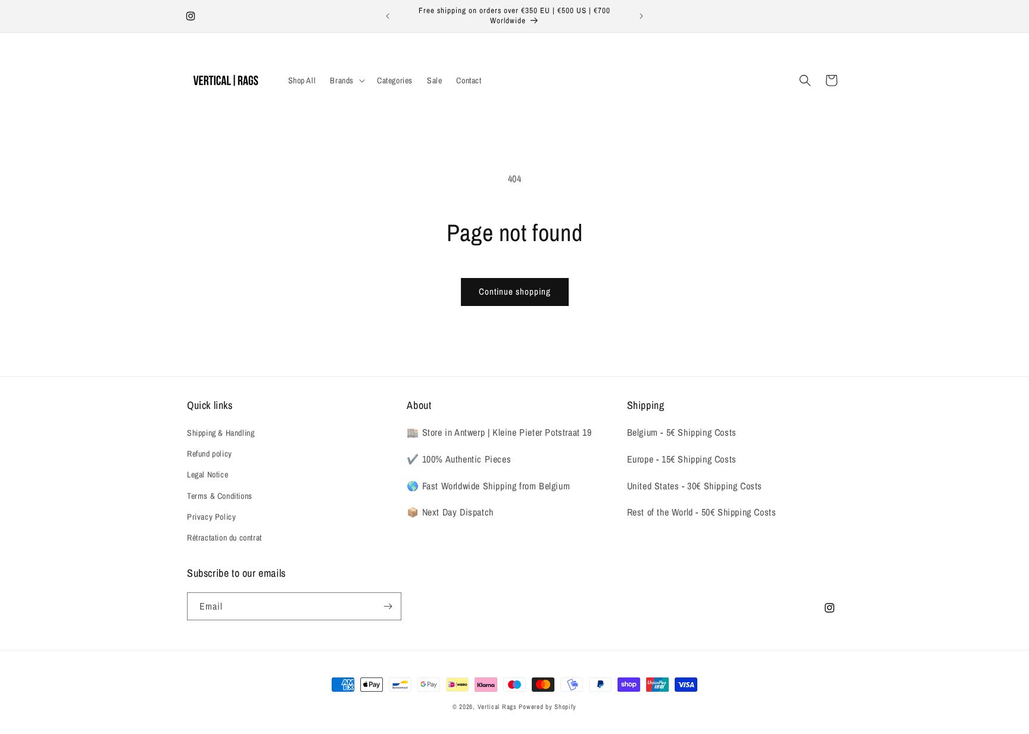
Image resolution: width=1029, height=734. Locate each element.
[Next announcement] (641, 16)
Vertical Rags (497, 706)
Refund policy (209, 453)
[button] (346, 80)
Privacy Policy (211, 516)
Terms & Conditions (219, 496)
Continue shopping (515, 291)
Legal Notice (207, 474)
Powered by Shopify (547, 706)
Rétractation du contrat (224, 537)
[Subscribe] (388, 606)
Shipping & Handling (220, 432)
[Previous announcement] (388, 16)
